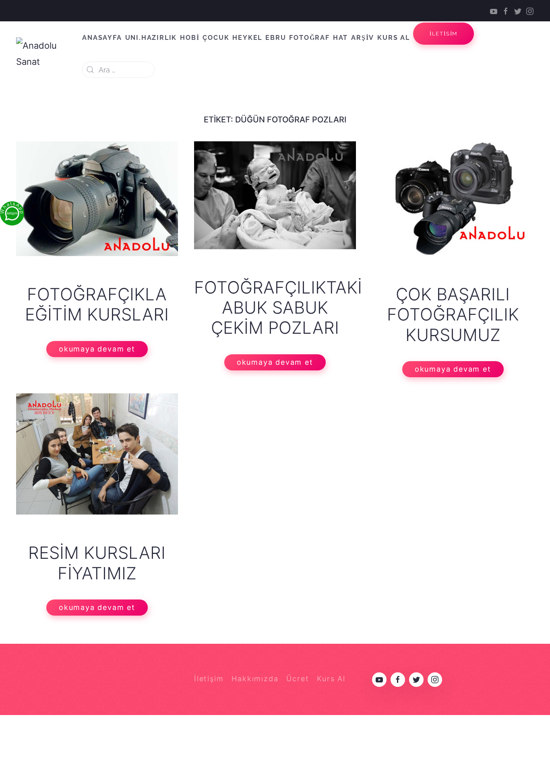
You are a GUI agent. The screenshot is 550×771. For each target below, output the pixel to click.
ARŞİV (362, 37)
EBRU (275, 37)
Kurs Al (331, 678)
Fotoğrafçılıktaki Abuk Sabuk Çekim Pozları (278, 307)
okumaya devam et (97, 349)
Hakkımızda (255, 678)
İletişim (208, 678)
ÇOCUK (216, 37)
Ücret (297, 678)
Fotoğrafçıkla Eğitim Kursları (97, 304)
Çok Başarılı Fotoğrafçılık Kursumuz (453, 314)
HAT (340, 37)
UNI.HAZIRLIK (151, 37)
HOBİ (189, 37)
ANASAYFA (102, 37)
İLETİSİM (443, 34)
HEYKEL (247, 37)
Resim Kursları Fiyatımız (96, 562)
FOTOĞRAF (309, 37)
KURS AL (393, 37)
